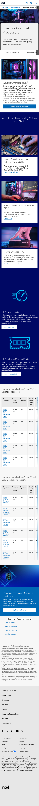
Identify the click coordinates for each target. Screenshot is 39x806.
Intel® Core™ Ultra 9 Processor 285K (6, 413)
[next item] (37, 7)
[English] (31, 3)
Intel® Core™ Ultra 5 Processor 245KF (6, 461)
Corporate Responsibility (10, 714)
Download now (9, 327)
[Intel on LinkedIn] (12, 731)
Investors (5, 705)
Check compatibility (11, 374)
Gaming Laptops (11, 630)
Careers (4, 709)
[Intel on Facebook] (2, 731)
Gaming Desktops (11, 626)
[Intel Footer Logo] (6, 787)
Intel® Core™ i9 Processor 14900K (6, 500)
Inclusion (5, 719)
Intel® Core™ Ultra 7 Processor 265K (6, 425)
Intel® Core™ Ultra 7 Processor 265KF (6, 437)
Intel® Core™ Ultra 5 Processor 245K (6, 449)
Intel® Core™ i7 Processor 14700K (6, 521)
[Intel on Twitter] (7, 731)
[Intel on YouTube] (17, 731)
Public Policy (6, 723)
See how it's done (10, 264)
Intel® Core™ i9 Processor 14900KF (6, 511)
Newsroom (5, 700)
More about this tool (11, 172)
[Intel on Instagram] (22, 731)
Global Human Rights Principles (19, 767)
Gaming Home (10, 623)
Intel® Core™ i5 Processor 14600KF (6, 554)
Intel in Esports (10, 634)
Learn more (8, 218)
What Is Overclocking (12, 52)
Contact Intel (6, 695)
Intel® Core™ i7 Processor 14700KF (6, 533)
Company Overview (9, 691)
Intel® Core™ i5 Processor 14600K (6, 543)
